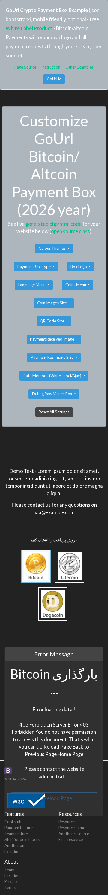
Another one (15, 845)
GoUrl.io (54, 78)
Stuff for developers (22, 839)
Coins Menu (76, 284)
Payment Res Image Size (52, 357)
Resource (66, 821)
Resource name (71, 827)
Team (9, 869)
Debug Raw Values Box (52, 393)
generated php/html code (54, 224)
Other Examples (79, 67)
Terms (10, 887)
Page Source (25, 67)
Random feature (18, 827)
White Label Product (29, 28)
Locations (12, 875)
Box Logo (79, 266)
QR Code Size (52, 321)
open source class (70, 231)
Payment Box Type (34, 266)
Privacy (10, 881)
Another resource (73, 833)
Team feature (16, 833)
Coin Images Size (52, 302)
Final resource (70, 839)
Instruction (50, 67)
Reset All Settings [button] (54, 411)
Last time (12, 851)
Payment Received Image (52, 339)
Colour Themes (53, 248)
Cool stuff (13, 821)
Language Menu (32, 284)
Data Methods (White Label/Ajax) (52, 375)
